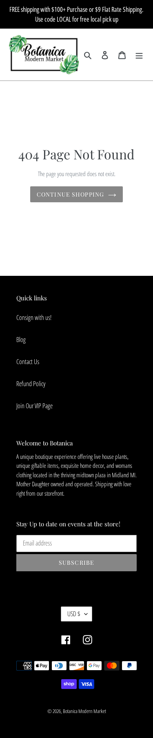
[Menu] (139, 54)
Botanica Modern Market (84, 711)
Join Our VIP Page (34, 405)
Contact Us (27, 361)
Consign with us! (33, 317)
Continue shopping (70, 194)
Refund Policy (30, 383)
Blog (21, 339)
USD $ (73, 613)
